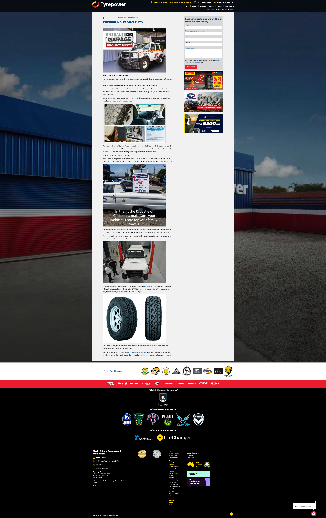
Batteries (171, 475)
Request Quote (191, 66)
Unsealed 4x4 (112, 85)
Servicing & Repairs (174, 480)
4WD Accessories (174, 473)
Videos (224, 9)
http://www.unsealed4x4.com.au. (135, 352)
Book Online (229, 6)
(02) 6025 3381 (204, 2)
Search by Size (173, 455)
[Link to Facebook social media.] (231, 514)
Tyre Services (172, 482)
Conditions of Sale (113, 515)
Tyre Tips (171, 462)
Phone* (194, 31)
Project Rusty (121, 155)
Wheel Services (173, 484)
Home (106, 18)
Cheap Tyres (190, 457)
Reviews (230, 9)
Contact (219, 6)
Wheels (194, 6)
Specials (211, 6)
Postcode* (188, 42)
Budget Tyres (190, 455)
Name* (187, 25)
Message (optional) (190, 48)
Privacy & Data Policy (103, 515)
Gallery (218, 9)
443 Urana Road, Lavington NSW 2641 (109, 461)
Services (203, 6)
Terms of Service (195, 62)
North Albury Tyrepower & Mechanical (172, 2)
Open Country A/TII (149, 286)
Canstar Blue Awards (193, 453)
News (213, 9)
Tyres (187, 6)
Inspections (172, 478)
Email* (187, 37)
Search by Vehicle (174, 453)
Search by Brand (173, 458)
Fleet (208, 9)
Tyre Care (171, 460)
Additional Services (174, 486)
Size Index (190, 451)
